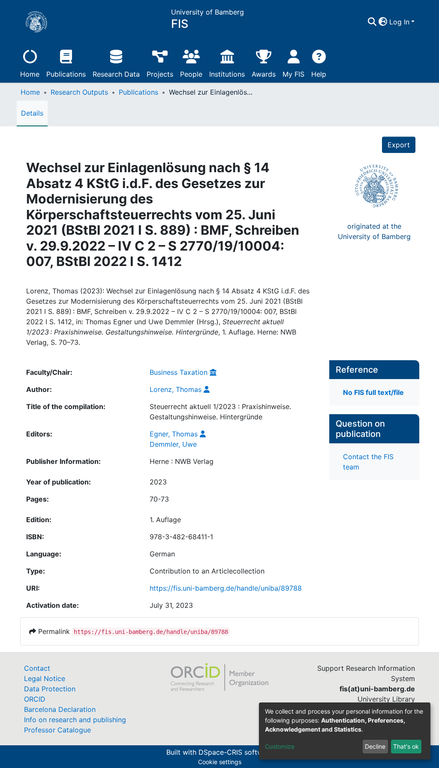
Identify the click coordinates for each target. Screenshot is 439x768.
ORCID (34, 699)
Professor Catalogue (57, 730)
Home (29, 74)
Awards (264, 74)
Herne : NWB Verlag (181, 461)
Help (318, 74)
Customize (280, 746)
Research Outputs (79, 92)
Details (32, 113)
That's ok (406, 746)
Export (399, 144)
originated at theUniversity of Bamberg (374, 231)
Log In (399, 22)
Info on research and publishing (75, 719)
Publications (66, 74)
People (191, 74)
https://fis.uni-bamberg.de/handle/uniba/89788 (226, 588)
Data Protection (49, 688)
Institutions (227, 74)
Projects (160, 74)
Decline (375, 746)
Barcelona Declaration (60, 709)
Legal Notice (44, 678)
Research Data (116, 74)
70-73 (159, 499)
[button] (383, 22)
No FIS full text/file (373, 392)
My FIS (293, 74)
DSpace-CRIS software (235, 752)
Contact (37, 668)
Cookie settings (219, 761)
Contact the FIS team (368, 461)
